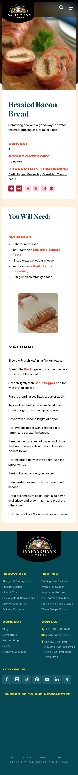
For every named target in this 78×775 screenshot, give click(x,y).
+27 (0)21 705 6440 (58, 629)
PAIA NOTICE (37, 762)
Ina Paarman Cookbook (55, 598)
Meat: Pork (15, 161)
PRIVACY (41, 757)
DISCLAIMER (58, 757)
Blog (5, 629)
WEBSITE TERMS (20, 757)
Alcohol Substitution (14, 603)
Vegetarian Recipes (53, 592)
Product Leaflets (12, 587)
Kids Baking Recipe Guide (57, 603)
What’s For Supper (52, 587)
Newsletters (9, 635)
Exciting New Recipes (54, 581)
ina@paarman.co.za (58, 635)
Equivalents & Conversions (18, 598)
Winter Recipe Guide (53, 609)
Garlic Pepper (45, 382)
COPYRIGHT (18, 762)
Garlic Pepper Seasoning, (25, 174)
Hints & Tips (10, 592)
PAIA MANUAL (58, 762)
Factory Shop (10, 640)
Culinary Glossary (13, 609)
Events (6, 646)
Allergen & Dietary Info (16, 581)
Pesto (28, 369)
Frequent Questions (14, 651)
